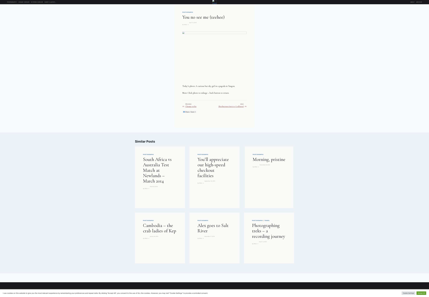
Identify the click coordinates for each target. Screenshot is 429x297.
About (412, 2)
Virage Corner (23, 2)
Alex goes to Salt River (213, 228)
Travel (267, 220)
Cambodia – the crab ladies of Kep (159, 228)
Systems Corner (37, 2)
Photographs (187, 12)
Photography (12, 2)
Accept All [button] (421, 293)
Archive (419, 2)
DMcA (185, 24)
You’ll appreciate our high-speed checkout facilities (213, 167)
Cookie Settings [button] (408, 293)
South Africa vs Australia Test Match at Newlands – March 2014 (157, 170)
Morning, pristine (269, 159)
